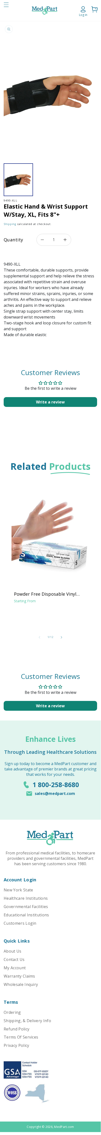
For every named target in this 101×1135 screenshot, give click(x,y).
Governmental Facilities (26, 906)
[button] (6, 10)
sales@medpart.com (55, 793)
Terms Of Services (21, 1037)
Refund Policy (16, 1029)
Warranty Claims (19, 976)
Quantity (13, 240)
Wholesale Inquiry (21, 984)
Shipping (10, 224)
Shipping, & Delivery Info (27, 1020)
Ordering (12, 1012)
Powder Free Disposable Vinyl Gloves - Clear (45, 594)
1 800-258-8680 (56, 784)
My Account (15, 967)
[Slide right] (61, 637)
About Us (13, 951)
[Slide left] (39, 637)
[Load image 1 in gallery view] (18, 179)
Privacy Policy (16, 1045)
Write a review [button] (50, 402)
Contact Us (14, 959)
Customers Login (20, 923)
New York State (18, 890)
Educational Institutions (26, 915)
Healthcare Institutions (26, 898)
